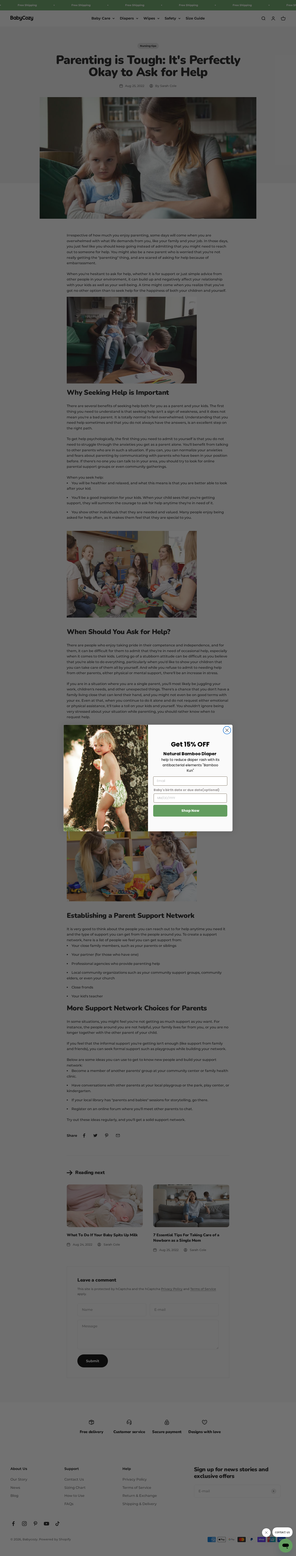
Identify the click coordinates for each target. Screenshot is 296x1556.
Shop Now (190, 810)
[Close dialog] (227, 730)
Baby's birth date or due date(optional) (187, 790)
